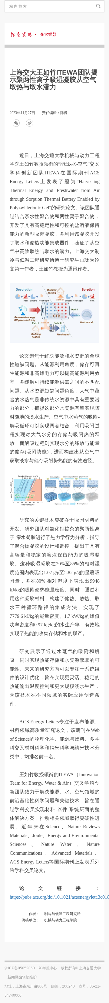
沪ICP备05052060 (20, 968)
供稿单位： (30, 920)
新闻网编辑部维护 (22, 977)
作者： (34, 914)
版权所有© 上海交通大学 (81, 968)
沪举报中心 (48, 968)
